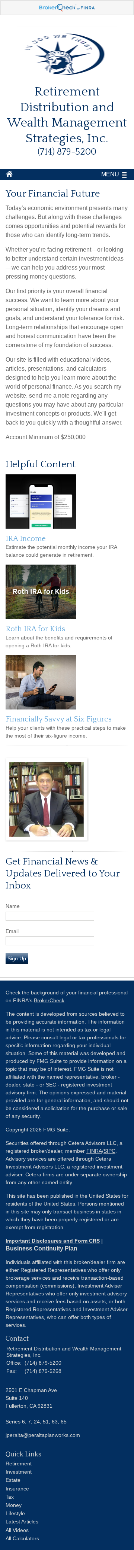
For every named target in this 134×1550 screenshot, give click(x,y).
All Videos (17, 1530)
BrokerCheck (49, 1000)
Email (12, 931)
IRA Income (26, 539)
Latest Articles (22, 1522)
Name (13, 906)
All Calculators (22, 1538)
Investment (19, 1472)
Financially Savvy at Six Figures (59, 719)
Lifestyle (15, 1513)
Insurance (17, 1489)
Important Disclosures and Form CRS (53, 1241)
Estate (13, 1480)
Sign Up (16, 958)
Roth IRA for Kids (35, 629)
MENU (110, 174)
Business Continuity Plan (41, 1248)
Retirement (19, 1464)
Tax (10, 1497)
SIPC (109, 1151)
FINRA (94, 1151)
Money (14, 1505)
